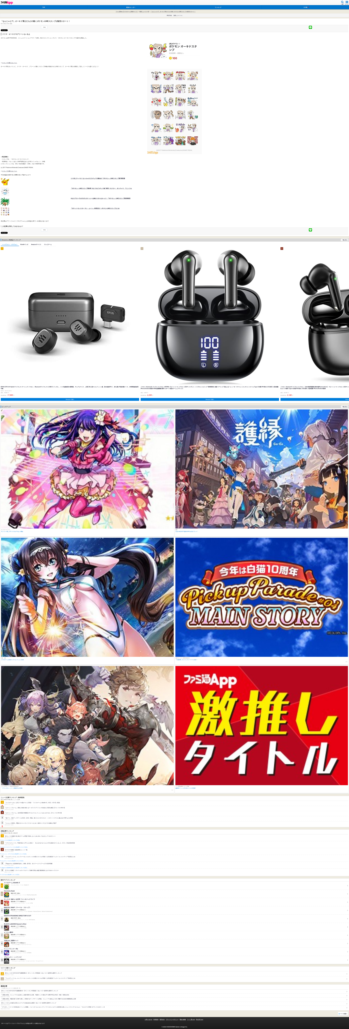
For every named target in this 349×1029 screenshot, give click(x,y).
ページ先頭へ (343, 1014)
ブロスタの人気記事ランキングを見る (10, 874)
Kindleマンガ (24, 244)
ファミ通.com (191, 1019)
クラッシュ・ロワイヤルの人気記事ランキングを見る (14, 853)
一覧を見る (345, 240)
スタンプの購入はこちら (9, 63)
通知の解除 (183, 1019)
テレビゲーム (48, 244)
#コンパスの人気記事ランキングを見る (11, 840)
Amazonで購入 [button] (70, 399)
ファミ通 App (7, 2)
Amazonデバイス (36, 244)
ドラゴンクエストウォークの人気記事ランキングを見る (15, 847)
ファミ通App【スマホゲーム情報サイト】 (127, 11)
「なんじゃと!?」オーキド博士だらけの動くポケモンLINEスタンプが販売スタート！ (173, 11)
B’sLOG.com (199, 1019)
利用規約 (156, 1019)
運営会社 (162, 1019)
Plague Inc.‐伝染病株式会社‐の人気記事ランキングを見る (14, 867)
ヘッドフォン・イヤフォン (9, 244)
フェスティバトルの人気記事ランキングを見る (12, 860)
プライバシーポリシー (172, 1019)
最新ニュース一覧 (144, 11)
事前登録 (169, 15)
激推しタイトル (178, 15)
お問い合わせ (148, 1019)
